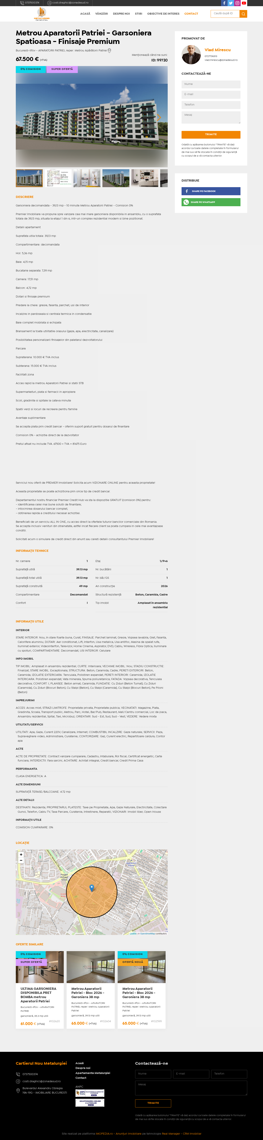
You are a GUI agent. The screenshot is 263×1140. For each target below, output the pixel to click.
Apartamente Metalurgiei (92, 1073)
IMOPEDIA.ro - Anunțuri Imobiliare (119, 1134)
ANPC (79, 1087)
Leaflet (133, 933)
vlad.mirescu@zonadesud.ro (221, 60)
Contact (191, 14)
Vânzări (101, 14)
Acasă (85, 14)
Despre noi (121, 14)
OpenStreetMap (147, 933)
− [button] (21, 860)
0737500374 (31, 3)
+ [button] (21, 854)
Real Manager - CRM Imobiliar (181, 1134)
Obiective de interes (163, 14)
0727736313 (211, 56)
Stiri (138, 14)
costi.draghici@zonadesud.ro (70, 3)
